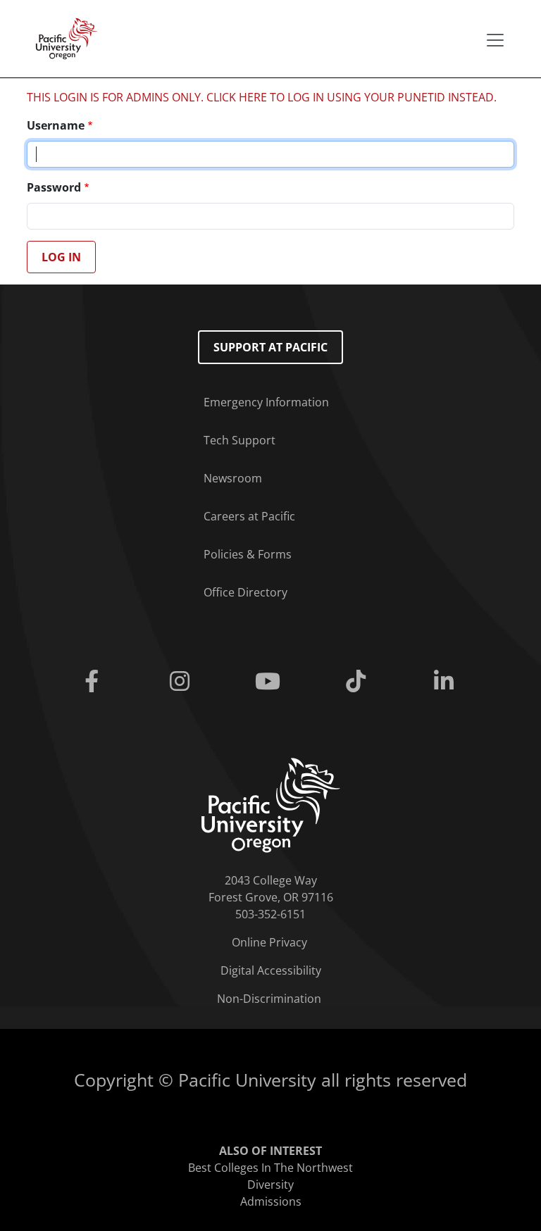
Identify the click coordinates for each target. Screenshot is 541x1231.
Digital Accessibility (270, 970)
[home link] (271, 804)
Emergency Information (266, 402)
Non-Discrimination (269, 998)
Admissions (270, 1201)
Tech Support (239, 440)
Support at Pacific (270, 347)
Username (56, 125)
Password (54, 187)
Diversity (270, 1184)
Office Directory (245, 592)
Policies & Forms (248, 554)
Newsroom (233, 478)
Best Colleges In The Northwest (270, 1167)
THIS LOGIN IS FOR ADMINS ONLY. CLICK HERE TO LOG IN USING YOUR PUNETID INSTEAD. (262, 97)
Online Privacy (269, 942)
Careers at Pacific (249, 516)
